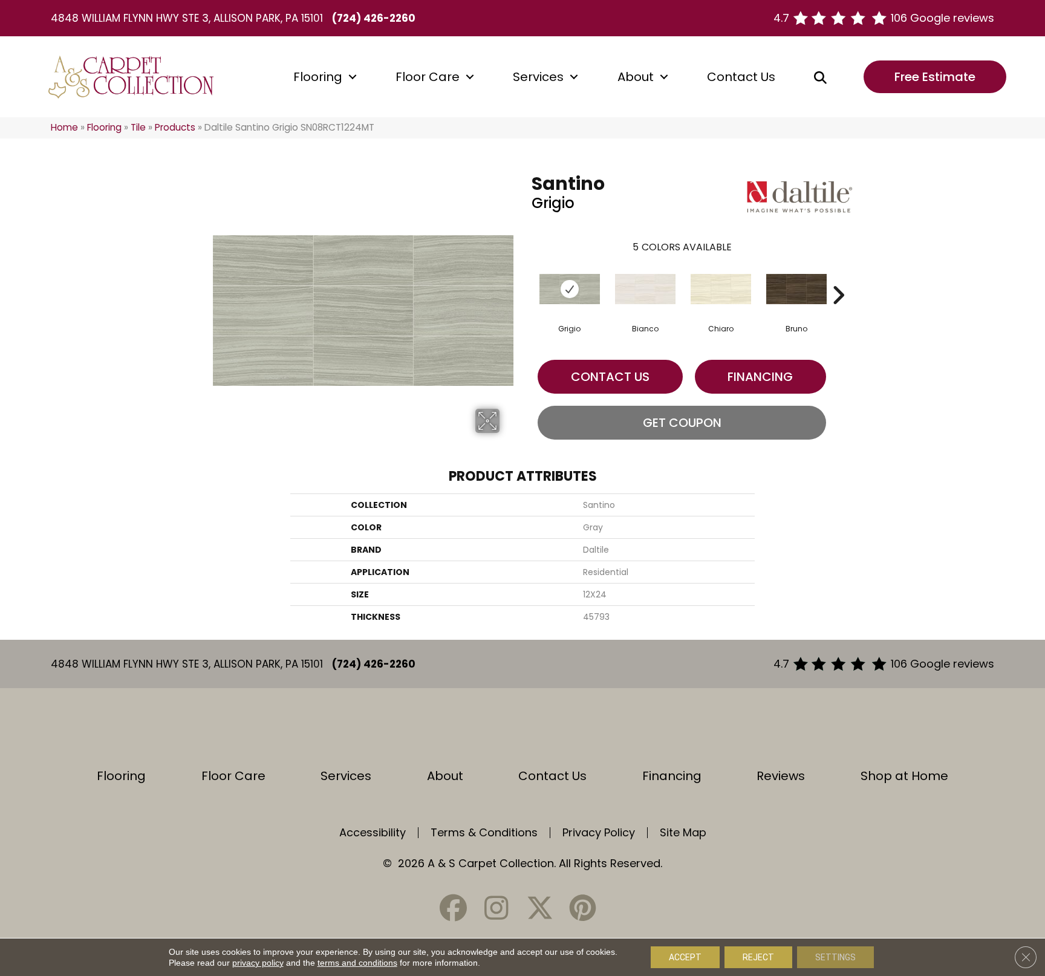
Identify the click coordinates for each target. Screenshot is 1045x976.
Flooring (317, 76)
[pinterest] (582, 908)
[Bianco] (645, 289)
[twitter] (539, 908)
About (635, 76)
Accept (685, 957)
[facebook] (453, 908)
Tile (138, 127)
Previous (525, 277)
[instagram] (496, 908)
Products (175, 127)
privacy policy (258, 963)
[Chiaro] (721, 289)
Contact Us (741, 76)
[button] (352, 76)
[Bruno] (796, 289)
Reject (758, 957)
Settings (835, 957)
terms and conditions (357, 963)
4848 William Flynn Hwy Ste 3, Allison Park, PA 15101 (187, 18)
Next (838, 277)
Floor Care (428, 76)
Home (64, 127)
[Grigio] (569, 289)
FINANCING (760, 376)
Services (538, 76)
